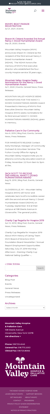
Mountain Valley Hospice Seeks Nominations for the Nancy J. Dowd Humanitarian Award (23, 82)
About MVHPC (31, 397)
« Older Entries (12, 264)
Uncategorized (12, 296)
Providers (29, 400)
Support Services (34, 394)
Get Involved (16, 397)
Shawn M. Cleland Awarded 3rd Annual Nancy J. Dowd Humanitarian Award (25, 40)
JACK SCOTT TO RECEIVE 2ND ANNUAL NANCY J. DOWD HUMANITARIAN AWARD (21, 175)
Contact (17, 400)
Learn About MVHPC (14, 394)
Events (20, 29)
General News (30, 87)
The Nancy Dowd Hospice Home (24, 391)
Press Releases (18, 136)
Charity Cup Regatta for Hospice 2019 (24, 220)
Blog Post (21, 133)
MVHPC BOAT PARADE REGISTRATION (17, 25)
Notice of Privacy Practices (23, 410)
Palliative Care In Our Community (22, 130)
